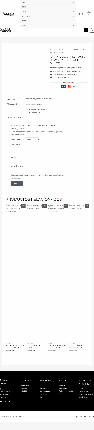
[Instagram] (81, 416)
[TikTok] (89, 416)
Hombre (61, 50)
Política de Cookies (65, 394)
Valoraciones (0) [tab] (12, 104)
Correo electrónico (17, 166)
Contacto (82, 389)
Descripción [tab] (11, 99)
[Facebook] (76, 416)
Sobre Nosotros (44, 391)
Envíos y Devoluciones (86, 394)
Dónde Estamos (84, 391)
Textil (56, 50)
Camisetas (68, 50)
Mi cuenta (42, 389)
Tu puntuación (17, 139)
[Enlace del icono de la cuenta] (83, 14)
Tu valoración (17, 144)
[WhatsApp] (5, 401)
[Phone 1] (9, 401)
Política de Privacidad (66, 391)
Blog (41, 397)
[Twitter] (93, 416)
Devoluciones (83, 397)
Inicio (52, 50)
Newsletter (43, 394)
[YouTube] (85, 416)
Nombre (14, 157)
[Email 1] (1, 401)
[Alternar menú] (73, 2)
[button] (79, 14)
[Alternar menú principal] (86, 30)
